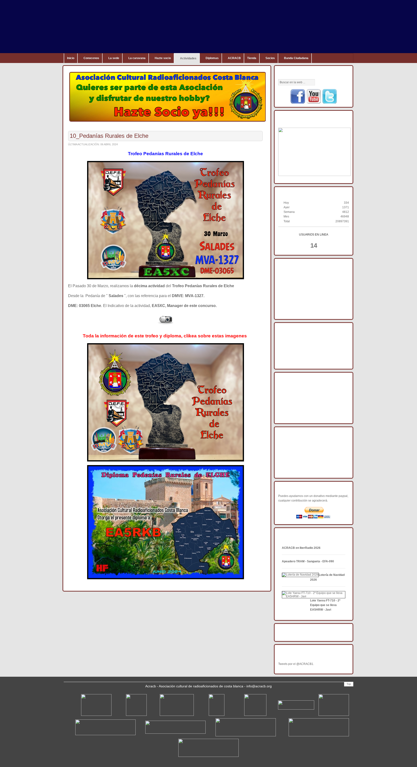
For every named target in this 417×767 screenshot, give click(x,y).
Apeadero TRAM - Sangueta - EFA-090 (308, 561)
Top (349, 684)
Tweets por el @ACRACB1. (296, 664)
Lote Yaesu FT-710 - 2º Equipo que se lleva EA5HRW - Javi (325, 605)
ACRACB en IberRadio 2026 (301, 548)
